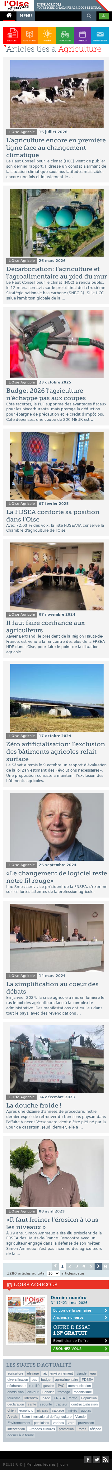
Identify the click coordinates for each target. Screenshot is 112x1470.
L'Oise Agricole (22, 132)
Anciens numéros (68, 1318)
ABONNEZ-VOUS (67, 1349)
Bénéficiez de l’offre (71, 1333)
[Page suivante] (98, 1266)
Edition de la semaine (72, 1311)
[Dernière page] (105, 1266)
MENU (26, 16)
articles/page (72, 1273)
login (63, 1465)
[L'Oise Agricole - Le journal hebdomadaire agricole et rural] (54, 2)
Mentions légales (41, 1465)
